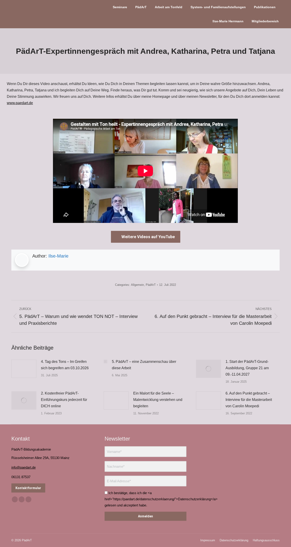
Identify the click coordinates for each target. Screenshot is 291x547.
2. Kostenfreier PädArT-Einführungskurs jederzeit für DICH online (64, 399)
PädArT (151, 284)
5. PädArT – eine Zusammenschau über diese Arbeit (144, 365)
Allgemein (137, 284)
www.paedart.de (20, 103)
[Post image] (23, 369)
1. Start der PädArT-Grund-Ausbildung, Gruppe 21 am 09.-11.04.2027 (247, 368)
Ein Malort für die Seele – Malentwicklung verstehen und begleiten (157, 399)
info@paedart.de (23, 467)
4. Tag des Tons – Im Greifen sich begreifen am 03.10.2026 (65, 365)
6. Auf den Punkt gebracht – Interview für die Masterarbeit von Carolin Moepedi (249, 399)
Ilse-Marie (58, 255)
